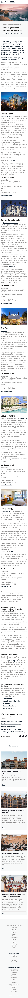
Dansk (14, 942)
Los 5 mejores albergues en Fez (13, 853)
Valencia (14, 987)
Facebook (14, 956)
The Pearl (4, 331)
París (14, 981)
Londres (14, 982)
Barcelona (14, 976)
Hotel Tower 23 (7, 511)
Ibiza (14, 979)
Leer (3, 785)
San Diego (14, 977)
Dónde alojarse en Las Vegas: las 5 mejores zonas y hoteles (13, 895)
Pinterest (14, 962)
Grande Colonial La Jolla (10, 223)
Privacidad (14, 927)
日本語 (14, 946)
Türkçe (14, 939)
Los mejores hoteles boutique (14, 24)
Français (14, 932)
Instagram (14, 955)
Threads (14, 960)
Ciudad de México (14, 984)
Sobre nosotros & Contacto (14, 925)
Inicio (4, 24)
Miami (14, 974)
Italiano (14, 934)
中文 (14, 948)
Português (14, 944)
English (14, 929)
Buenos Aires (14, 970)
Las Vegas (14, 972)
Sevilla (14, 989)
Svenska (14, 941)
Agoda (6, 661)
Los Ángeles (14, 969)
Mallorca (14, 991)
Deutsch (14, 931)
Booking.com (14, 661)
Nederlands (14, 937)
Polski (14, 936)
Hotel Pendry (6, 116)
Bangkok (14, 986)
